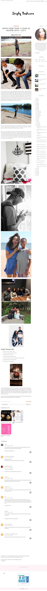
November (38, 112)
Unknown (7, 477)
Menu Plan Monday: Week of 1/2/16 (41, 164)
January (38, 125)
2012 (36, 173)
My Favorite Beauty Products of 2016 (41, 154)
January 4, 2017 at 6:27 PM (9, 488)
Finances (43, 59)
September (38, 115)
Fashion (40, 59)
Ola (5, 496)
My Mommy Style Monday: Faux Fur (41, 156)
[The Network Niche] (23, 585)
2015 (36, 169)
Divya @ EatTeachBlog (9, 456)
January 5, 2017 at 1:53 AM (9, 512)
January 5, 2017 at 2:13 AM (9, 525)
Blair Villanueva (8, 524)
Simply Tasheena (13, 32)
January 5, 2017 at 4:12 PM (9, 535)
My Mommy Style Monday (42, 74)
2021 (36, 104)
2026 (36, 98)
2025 (36, 99)
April (37, 121)
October (38, 113)
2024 (36, 100)
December (38, 111)
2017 (36, 109)
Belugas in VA (8, 486)
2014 (36, 171)
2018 (36, 108)
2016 (36, 168)
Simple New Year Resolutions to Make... (17, 423)
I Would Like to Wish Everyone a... (6, 423)
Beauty (36, 59)
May (37, 120)
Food (39, 61)
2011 (36, 175)
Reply (30, 452)
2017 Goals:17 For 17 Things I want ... (5, 436)
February (38, 124)
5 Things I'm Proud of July (42, 83)
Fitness (36, 61)
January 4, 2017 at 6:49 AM (9, 445)
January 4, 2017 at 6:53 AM (9, 457)
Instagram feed (26, 390)
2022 (36, 103)
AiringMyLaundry (8, 466)
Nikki (6, 444)
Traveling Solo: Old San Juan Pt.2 (40, 144)
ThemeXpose (26, 588)
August (38, 116)
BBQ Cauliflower (38, 135)
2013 (36, 172)
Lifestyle (42, 61)
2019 (36, 107)
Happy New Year (5, 401)
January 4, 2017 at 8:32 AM (9, 467)
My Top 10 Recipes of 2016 (40, 162)
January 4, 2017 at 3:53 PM (9, 478)
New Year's (9, 401)
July (37, 117)
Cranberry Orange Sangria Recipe (41, 152)
